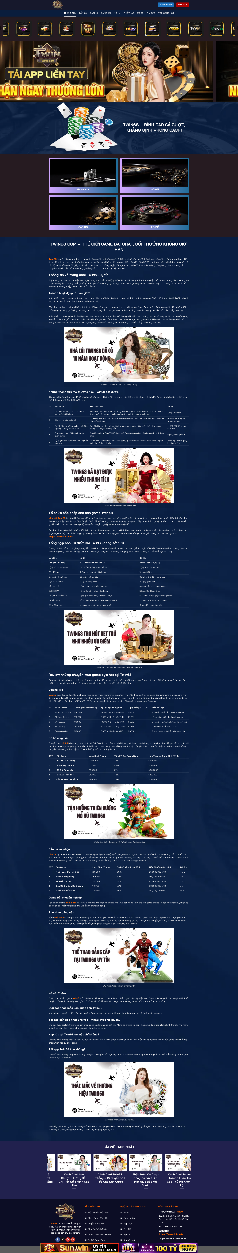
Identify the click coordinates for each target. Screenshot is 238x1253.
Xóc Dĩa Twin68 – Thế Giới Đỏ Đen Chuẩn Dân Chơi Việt (58, 1178)
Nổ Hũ (117, 13)
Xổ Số (140, 13)
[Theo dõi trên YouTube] (72, 1239)
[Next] (229, 71)
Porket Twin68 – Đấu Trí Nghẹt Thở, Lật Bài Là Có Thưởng (130, 1178)
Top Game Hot (166, 13)
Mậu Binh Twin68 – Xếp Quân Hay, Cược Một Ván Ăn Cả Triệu (166, 1178)
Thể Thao (129, 13)
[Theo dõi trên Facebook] (57, 1239)
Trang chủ (70, 13)
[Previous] (8, 71)
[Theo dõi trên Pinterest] (67, 1239)
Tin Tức (151, 13)
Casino (94, 13)
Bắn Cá (83, 13)
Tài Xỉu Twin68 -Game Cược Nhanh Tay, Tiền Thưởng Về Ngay (94, 1178)
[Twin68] (62, 5)
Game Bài (106, 13)
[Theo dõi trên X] (62, 1239)
